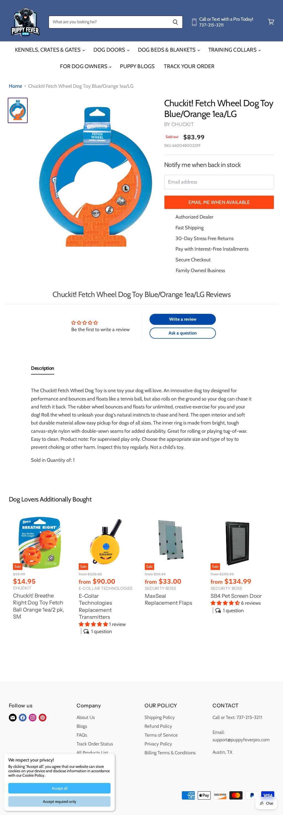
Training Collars (233, 49)
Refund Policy (158, 726)
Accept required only (59, 801)
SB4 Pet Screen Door (236, 596)
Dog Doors (109, 49)
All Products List (92, 752)
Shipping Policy (160, 717)
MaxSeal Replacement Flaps (168, 599)
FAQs (82, 735)
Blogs (82, 726)
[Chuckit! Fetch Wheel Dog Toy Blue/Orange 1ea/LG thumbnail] (17, 110)
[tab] (42, 369)
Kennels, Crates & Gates (48, 49)
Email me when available (219, 202)
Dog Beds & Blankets (167, 49)
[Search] (175, 22)
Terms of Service (161, 735)
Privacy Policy (158, 744)
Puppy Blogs (137, 66)
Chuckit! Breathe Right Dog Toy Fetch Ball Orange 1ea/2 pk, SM (38, 606)
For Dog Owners (84, 66)
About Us (86, 717)
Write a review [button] (182, 319)
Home (15, 86)
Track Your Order (189, 66)
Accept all (59, 788)
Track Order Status (95, 744)
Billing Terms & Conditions (170, 752)
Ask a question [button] (183, 333)
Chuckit (182, 124)
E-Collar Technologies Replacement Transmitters (95, 606)
